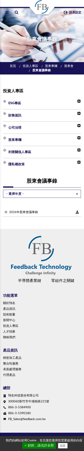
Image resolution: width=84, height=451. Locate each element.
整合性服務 (10, 363)
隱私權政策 (16, 164)
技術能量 (9, 314)
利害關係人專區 (19, 152)
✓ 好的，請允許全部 (39, 445)
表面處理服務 (12, 369)
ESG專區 (14, 103)
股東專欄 (51, 66)
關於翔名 (9, 303)
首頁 (13, 66)
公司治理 (14, 127)
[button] (78, 101)
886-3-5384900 (19, 407)
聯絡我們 (9, 337)
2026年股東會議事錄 (23, 212)
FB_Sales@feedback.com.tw (27, 419)
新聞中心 (9, 320)
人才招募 (9, 331)
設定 (62, 445)
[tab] (42, 103)
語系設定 (74, 12)
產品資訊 (9, 308)
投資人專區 (30, 66)
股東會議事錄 (41, 70)
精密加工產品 (12, 357)
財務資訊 (14, 115)
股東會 (68, 66)
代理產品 (9, 375)
